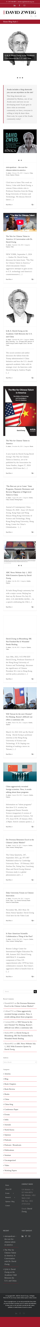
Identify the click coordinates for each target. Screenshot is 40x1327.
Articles (32, 339)
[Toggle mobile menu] (36, 16)
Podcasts (17, 175)
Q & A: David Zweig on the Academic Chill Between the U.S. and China (19, 334)
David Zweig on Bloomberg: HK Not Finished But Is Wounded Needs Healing (19, 641)
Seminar (7, 1155)
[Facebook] (26, 1236)
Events (7, 175)
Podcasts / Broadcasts (12, 1145)
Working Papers (19, 499)
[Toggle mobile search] (31, 16)
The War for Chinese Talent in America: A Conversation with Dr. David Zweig (19, 239)
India (6, 1120)
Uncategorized (10, 1160)
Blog (7, 341)
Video (12, 247)
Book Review (9, 1089)
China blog (12, 341)
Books (31, 446)
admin (9, 173)
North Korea (9, 1130)
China (31, 173)
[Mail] (29, 1236)
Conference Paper (11, 1109)
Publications (9, 1150)
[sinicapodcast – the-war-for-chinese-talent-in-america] (20, 141)
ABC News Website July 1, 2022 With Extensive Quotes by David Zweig (19, 575)
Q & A (25, 343)
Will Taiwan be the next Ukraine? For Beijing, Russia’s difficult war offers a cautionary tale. (19, 717)
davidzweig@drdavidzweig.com (26, 1)
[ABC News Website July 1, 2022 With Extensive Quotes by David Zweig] (20, 552)
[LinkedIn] (22, 1236)
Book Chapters (10, 1084)
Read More (9, 204)
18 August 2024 (23, 341)
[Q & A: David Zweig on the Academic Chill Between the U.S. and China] (20, 49)
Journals (12, 499)
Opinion (12, 175)
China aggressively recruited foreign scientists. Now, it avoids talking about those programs (18, 789)
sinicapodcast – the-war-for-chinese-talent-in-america (10, 1240)
